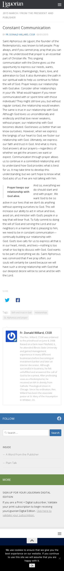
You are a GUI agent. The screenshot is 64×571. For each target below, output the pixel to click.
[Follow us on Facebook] (59, 418)
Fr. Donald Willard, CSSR (20, 34)
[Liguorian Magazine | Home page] (16, 4)
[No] (59, 558)
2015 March (10, 13)
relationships (41, 312)
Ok (32, 565)
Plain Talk (11, 463)
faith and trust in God (21, 312)
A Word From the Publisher (22, 454)
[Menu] (59, 4)
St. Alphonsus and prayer (16, 317)
